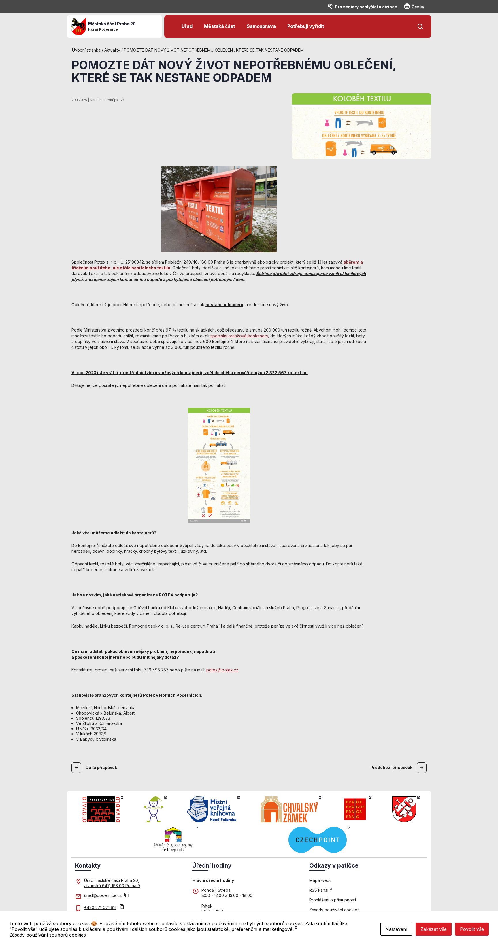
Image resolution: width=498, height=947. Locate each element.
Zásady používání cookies (334, 909)
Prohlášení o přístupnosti (332, 899)
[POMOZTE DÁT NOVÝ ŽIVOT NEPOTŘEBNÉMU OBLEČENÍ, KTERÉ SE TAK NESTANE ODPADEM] (361, 125)
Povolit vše (472, 929)
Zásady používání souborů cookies (47, 935)
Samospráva (261, 26)
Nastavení (396, 929)
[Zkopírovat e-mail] (126, 896)
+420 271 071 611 (100, 907)
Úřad (187, 26)
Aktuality (112, 50)
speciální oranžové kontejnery (239, 335)
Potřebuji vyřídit (305, 26)
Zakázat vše (433, 929)
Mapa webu (320, 880)
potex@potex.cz (222, 669)
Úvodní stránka (86, 50)
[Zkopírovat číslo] (122, 907)
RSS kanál (318, 890)
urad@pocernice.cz (103, 895)
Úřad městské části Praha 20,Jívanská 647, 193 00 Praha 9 (112, 883)
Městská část (219, 26)
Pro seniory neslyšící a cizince (366, 6)
